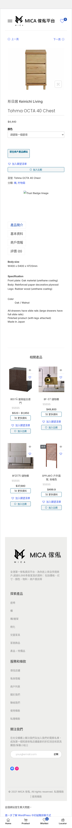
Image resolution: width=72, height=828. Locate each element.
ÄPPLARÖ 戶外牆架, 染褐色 (51, 477)
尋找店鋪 (15, 670)
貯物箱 (21, 182)
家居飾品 (15, 642)
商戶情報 (16, 242)
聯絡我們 (15, 702)
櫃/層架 (14, 618)
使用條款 (15, 710)
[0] (62, 21)
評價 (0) (16, 251)
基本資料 (16, 234)
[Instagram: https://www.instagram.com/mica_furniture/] (17, 768)
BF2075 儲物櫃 (20, 475)
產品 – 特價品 (17, 650)
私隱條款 (15, 718)
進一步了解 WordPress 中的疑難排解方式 (28, 815)
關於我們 (15, 694)
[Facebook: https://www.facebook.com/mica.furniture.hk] (12, 768)
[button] (17, 163)
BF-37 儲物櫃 (51, 399)
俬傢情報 (15, 678)
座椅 (12, 602)
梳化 (12, 626)
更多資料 (22, 418)
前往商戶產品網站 (19, 151)
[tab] (36, 225)
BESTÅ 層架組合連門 (20, 401)
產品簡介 (16, 225)
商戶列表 (15, 686)
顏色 (10, 128)
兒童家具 (15, 634)
